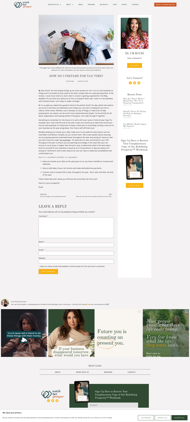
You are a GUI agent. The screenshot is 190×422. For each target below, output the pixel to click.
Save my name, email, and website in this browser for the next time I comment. (72, 266)
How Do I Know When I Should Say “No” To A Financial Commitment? (133, 101)
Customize (146, 418)
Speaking (91, 5)
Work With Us (53, 5)
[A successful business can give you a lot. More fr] (71, 340)
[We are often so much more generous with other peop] (24, 340)
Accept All (179, 418)
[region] (95, 416)
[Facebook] (134, 82)
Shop (115, 5)
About (68, 5)
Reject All (162, 418)
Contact (135, 5)
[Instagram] (130, 82)
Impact (124, 5)
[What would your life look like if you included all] (166, 340)
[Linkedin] (138, 82)
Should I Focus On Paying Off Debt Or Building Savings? (134, 114)
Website (42, 258)
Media (80, 5)
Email (41, 250)
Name (42, 242)
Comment (43, 216)
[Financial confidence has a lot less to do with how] (118, 340)
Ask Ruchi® (104, 5)
